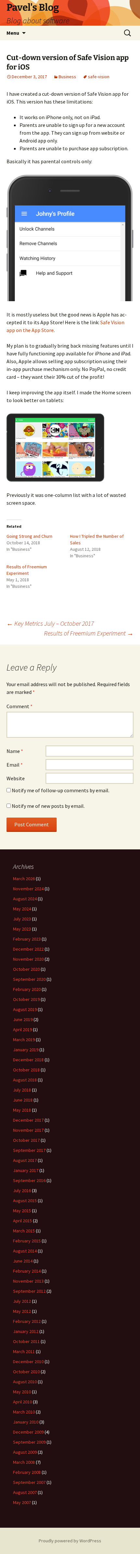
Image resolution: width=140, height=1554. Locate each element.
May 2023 (22, 929)
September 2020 (29, 979)
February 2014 (27, 1271)
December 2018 (28, 1060)
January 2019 (25, 1050)
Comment (20, 706)
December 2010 (28, 1361)
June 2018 (23, 1100)
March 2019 (24, 1039)
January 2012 (25, 1331)
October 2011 (26, 1341)
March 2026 (24, 879)
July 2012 (22, 1301)
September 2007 (29, 1482)
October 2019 (26, 999)
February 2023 (27, 939)
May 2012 (22, 1311)
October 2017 (26, 1140)
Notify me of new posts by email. (48, 806)
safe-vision (98, 77)
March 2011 (24, 1351)
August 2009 (25, 1452)
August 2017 (25, 1160)
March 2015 (24, 1231)
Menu (13, 33)
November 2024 (28, 889)
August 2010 (25, 1382)
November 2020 (28, 959)
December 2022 (28, 949)
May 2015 (22, 1211)
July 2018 (22, 1090)
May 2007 (22, 1502)
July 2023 (22, 919)
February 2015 (27, 1241)
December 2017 (28, 1120)
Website (16, 778)
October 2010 (26, 1372)
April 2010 (22, 1402)
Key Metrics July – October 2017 (50, 623)
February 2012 (27, 1321)
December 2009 (28, 1432)
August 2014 (25, 1251)
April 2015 (22, 1221)
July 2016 (22, 1190)
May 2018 (22, 1110)
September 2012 (29, 1291)
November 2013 (28, 1281)
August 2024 (25, 899)
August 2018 (25, 1080)
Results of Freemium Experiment (88, 633)
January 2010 (25, 1422)
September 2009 (29, 1442)
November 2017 (28, 1130)
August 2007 (25, 1492)
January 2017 (25, 1170)
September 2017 (29, 1150)
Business (67, 77)
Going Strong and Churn (29, 536)
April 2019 (22, 1029)
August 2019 (25, 1009)
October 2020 (26, 969)
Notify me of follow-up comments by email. (60, 790)
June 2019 (23, 1019)
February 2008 (27, 1472)
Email (15, 764)
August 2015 (25, 1200)
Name (15, 751)
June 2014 (23, 1261)
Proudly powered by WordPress (70, 1541)
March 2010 (24, 1412)
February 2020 (27, 989)
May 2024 (22, 909)
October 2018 (26, 1070)
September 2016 (29, 1180)
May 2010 (22, 1392)
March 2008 (24, 1462)
